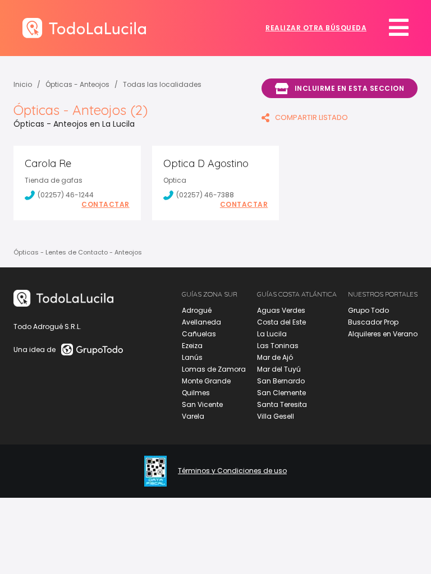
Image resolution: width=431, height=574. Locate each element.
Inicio (22, 84)
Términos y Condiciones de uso (232, 470)
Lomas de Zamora (214, 369)
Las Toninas (278, 345)
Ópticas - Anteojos (77, 84)
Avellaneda (201, 322)
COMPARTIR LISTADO (311, 117)
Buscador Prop (373, 322)
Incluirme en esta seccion (350, 88)
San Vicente (202, 404)
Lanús (192, 357)
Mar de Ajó (275, 357)
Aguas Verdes (281, 310)
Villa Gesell (275, 416)
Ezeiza (192, 345)
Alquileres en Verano (383, 334)
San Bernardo (281, 381)
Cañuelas (199, 334)
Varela (193, 416)
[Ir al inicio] (84, 28)
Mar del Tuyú (279, 369)
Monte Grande (206, 381)
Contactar (105, 204)
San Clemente (281, 392)
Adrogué (197, 310)
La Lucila (272, 334)
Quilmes (196, 392)
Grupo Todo (368, 310)
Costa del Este (281, 322)
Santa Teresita (282, 404)
